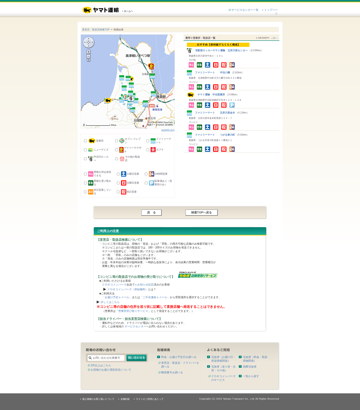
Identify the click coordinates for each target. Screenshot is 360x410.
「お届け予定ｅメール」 (117, 297)
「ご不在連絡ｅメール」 (155, 297)
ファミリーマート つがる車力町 (214, 134)
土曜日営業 (133, 173)
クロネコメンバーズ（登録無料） (127, 289)
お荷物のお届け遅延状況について (111, 369)
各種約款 (125, 399)
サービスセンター (135, 326)
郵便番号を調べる (172, 372)
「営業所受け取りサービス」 (133, 311)
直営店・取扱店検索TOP (96, 29)
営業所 (100, 140)
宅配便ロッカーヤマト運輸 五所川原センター (220, 50)
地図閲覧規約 (168, 130)
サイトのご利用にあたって (150, 399)
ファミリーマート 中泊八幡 (211, 72)
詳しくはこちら (110, 302)
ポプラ (160, 149)
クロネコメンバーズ (114, 284)
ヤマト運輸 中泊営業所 (209, 94)
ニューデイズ (101, 149)
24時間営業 (161, 173)
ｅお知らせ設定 (144, 284)
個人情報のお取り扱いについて (98, 399)
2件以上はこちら (101, 365)
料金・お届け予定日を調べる (178, 357)
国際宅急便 (249, 366)
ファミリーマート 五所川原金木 (214, 112)
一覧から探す (251, 376)
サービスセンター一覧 (245, 9)
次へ (275, 38)
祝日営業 (132, 191)
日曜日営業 (133, 182)
